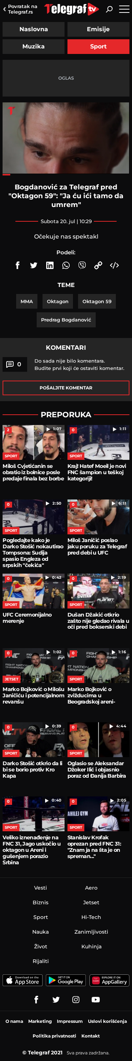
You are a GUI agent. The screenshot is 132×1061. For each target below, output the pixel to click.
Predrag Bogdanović (66, 320)
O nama (14, 1021)
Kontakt (90, 1036)
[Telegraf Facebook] (36, 999)
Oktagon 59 (96, 301)
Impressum (70, 1021)
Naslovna (33, 29)
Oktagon (58, 301)
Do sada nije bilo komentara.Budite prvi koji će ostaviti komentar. (79, 364)
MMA (27, 301)
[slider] (66, 174)
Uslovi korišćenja (107, 1021)
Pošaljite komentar (66, 387)
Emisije (98, 29)
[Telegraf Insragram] (76, 999)
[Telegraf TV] (95, 999)
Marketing (40, 1021)
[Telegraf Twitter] (56, 999)
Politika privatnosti (54, 1036)
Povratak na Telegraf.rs (22, 9)
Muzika (33, 46)
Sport (98, 46)
